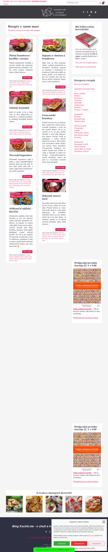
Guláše (77, 130)
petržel (11, 259)
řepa (46, 238)
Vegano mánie (79, 121)
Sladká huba (79, 105)
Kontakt (37, 537)
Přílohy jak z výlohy (81, 133)
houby (25, 181)
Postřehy (85, 84)
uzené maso (28, 85)
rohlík (15, 259)
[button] (104, 522)
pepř (49, 94)
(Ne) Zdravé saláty (81, 135)
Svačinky (77, 137)
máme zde (91, 535)
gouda (52, 172)
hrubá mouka (13, 85)
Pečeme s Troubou (16, 96)
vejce (10, 86)
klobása (11, 183)
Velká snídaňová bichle (82, 309)
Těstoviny (78, 100)
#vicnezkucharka (24, 1)
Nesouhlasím (79, 543)
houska (28, 255)
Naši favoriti (15, 43)
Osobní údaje (46, 537)
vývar (16, 260)
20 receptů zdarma (90, 63)
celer (51, 235)
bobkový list (45, 235)
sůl (24, 85)
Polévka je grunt (16, 143)
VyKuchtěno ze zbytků (82, 149)
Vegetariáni (78, 114)
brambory (29, 81)
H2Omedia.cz (51, 547)
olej (30, 183)
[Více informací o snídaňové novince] (87, 269)
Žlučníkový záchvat (81, 151)
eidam (48, 172)
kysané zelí (17, 183)
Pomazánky (78, 128)
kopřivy (11, 257)
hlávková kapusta (51, 92)
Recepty (6, 1)
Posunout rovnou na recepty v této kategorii (24, 30)
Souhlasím (62, 543)
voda (43, 240)
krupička (19, 85)
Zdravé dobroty (80, 147)
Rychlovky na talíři (49, 43)
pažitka (26, 257)
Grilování (77, 107)
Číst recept (27, 77)
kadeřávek (60, 92)
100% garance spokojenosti (85, 67)
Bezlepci (24, 93)
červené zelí (12, 83)
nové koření (24, 183)
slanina (53, 94)
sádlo (15, 134)
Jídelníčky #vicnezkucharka (84, 89)
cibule (18, 83)
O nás (5, 4)
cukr (21, 181)
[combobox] (82, 2)
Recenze (13, 1)
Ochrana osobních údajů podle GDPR (84, 548)
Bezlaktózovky (15, 93)
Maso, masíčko (24, 41)
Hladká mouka (25, 83)
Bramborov (14, 41)
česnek (11, 132)
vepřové (11, 187)
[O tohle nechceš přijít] (103, 2)
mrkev (49, 236)
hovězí (29, 181)
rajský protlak (16, 185)
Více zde (78, 63)
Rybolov (77, 96)
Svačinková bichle (39, 1)
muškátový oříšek (19, 257)
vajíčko (30, 259)
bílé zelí (61, 233)
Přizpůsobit (96, 543)
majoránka (21, 132)
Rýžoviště (78, 103)
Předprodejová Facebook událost (85, 318)
